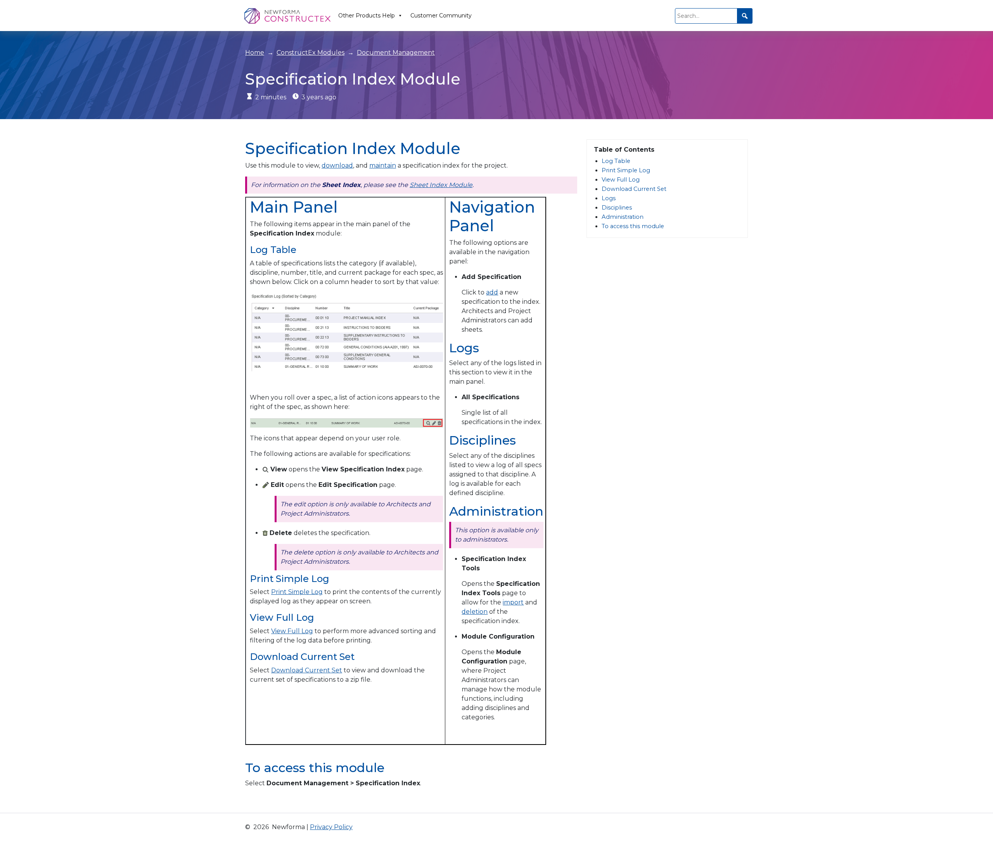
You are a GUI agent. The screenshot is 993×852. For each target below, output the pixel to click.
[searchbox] (714, 16)
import (513, 602)
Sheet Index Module (441, 185)
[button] (745, 16)
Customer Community (441, 15)
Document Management (396, 52)
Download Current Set (306, 670)
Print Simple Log (297, 592)
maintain (382, 165)
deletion (475, 611)
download (337, 165)
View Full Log (292, 631)
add (492, 292)
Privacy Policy (331, 827)
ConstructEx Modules (310, 52)
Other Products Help (366, 15)
